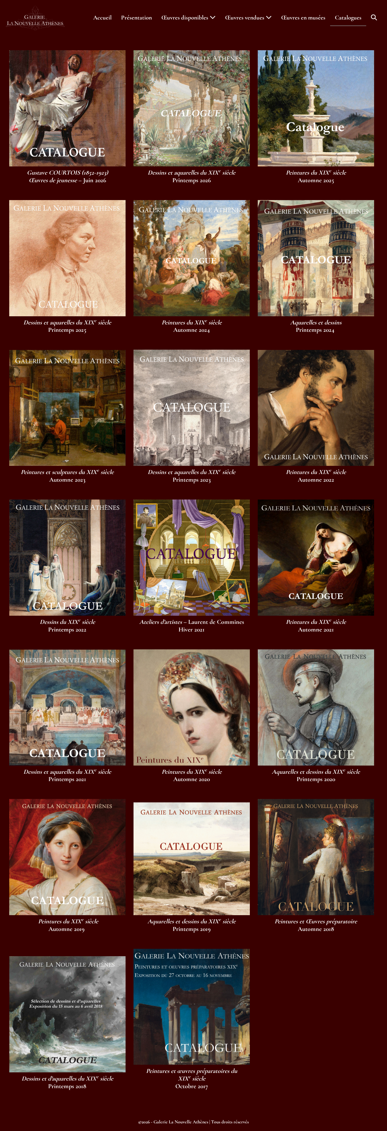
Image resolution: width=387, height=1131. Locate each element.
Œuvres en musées (303, 17)
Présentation (136, 17)
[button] (374, 18)
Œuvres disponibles (185, 17)
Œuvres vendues (245, 17)
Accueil (102, 17)
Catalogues (348, 17)
